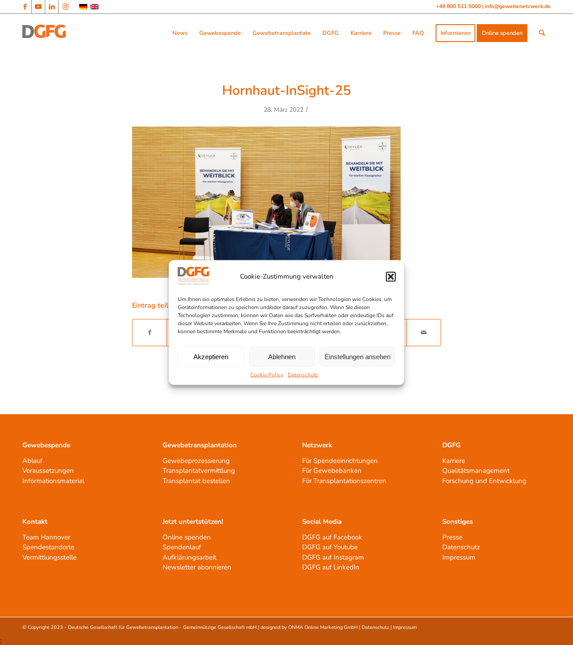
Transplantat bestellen (196, 480)
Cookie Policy (266, 374)
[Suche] (542, 33)
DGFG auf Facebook (332, 537)
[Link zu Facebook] (24, 6)
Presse (452, 537)
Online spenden (186, 537)
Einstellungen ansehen (357, 356)
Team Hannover (46, 537)
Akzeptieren (210, 356)
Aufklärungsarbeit (189, 557)
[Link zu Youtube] (38, 6)
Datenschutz (303, 374)
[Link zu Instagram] (65, 6)
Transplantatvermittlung (198, 470)
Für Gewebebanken (332, 470)
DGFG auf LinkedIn (330, 567)
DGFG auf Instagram (333, 557)
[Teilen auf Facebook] (150, 332)
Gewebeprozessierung (196, 460)
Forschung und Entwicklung (484, 480)
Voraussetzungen (48, 470)
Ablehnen (281, 356)
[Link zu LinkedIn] (51, 6)
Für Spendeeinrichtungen (340, 460)
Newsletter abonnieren (196, 567)
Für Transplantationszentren (344, 480)
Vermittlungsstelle (49, 557)
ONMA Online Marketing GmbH (323, 627)
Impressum (458, 557)
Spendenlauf (181, 547)
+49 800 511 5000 (459, 6)
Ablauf (32, 460)
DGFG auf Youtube (330, 547)
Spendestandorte (48, 547)
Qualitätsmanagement (475, 470)
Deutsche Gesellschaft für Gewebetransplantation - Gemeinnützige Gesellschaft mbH (162, 627)
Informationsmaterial (53, 480)
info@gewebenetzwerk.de (518, 6)
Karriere (453, 460)
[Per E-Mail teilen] (424, 332)
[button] (390, 276)
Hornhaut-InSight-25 (286, 90)
